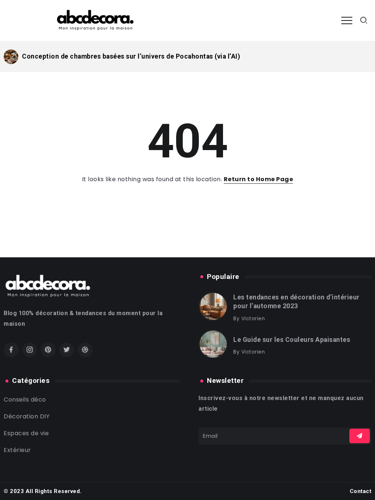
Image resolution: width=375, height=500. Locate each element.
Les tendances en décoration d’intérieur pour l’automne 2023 (296, 302)
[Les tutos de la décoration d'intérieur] (95, 20)
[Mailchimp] (359, 436)
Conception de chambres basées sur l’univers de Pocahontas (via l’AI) (131, 56)
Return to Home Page (258, 179)
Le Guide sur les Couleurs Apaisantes (291, 339)
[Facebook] (11, 350)
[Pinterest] (48, 350)
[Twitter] (66, 350)
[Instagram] (29, 350)
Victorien (253, 318)
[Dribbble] (85, 350)
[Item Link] (11, 56)
